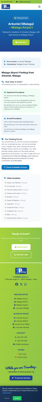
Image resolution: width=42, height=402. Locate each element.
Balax (12, 214)
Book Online (22, 247)
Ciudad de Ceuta (15, 207)
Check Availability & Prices (16, 167)
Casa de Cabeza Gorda (18, 190)
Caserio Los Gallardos (17, 183)
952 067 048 (22, 255)
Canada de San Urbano (17, 218)
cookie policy (6, 393)
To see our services (22, 378)
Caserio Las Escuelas (17, 193)
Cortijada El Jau (15, 211)
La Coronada (14, 186)
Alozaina (13, 197)
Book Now (22, 42)
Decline (7, 398)
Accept (17, 398)
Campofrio (13, 204)
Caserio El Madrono (16, 200)
